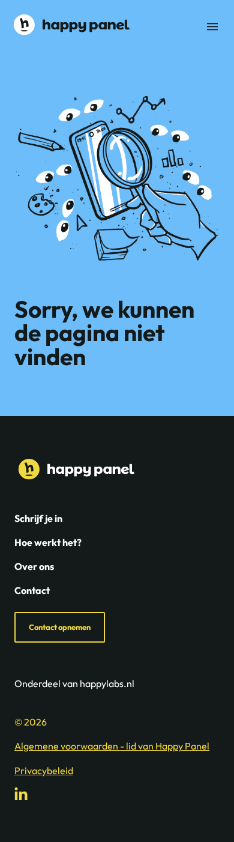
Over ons (34, 566)
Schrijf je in (38, 518)
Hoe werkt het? (48, 542)
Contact (32, 590)
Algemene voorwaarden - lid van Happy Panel (111, 746)
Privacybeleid (43, 771)
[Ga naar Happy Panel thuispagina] (70, 24)
